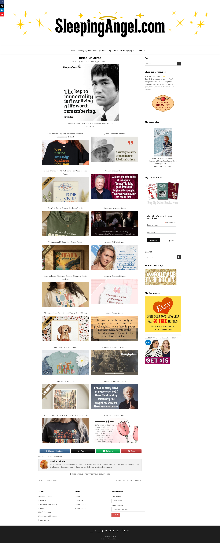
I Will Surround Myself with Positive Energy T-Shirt (65, 415)
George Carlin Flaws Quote (114, 381)
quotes (108, 474)
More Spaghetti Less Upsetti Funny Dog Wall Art (65, 313)
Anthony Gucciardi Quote (115, 276)
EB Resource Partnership (47, 504)
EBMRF (41, 508)
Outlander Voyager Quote (114, 208)
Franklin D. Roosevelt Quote (114, 347)
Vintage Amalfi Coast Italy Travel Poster (65, 242)
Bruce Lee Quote (90, 58)
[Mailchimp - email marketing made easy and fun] (172, 242)
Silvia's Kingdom (44, 512)
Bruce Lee (80, 474)
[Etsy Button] (117, 530)
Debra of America (45, 496)
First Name (151, 232)
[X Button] (91, 530)
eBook (170, 163)
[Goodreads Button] (124, 530)
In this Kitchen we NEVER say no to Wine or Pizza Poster (65, 172)
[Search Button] (148, 51)
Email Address (153, 225)
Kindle (171, 158)
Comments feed (81, 504)
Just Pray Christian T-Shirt (65, 347)
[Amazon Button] (120, 530)
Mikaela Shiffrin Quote (114, 242)
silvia (75, 61)
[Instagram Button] (109, 530)
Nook (174, 161)
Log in (77, 496)
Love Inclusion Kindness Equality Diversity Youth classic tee (65, 278)
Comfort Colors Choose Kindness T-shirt (65, 208)
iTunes (163, 166)
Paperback (164, 158)
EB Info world (43, 500)
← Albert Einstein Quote (47, 480)
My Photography (126, 51)
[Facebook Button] (95, 530)
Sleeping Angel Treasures (87, 51)
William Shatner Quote (114, 170)
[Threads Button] (98, 530)
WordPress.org (80, 508)
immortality (101, 474)
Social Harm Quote (114, 313)
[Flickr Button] (113, 530)
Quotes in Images (102, 62)
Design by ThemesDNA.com (110, 539)
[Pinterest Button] (102, 530)
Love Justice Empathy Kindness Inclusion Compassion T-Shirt (65, 135)
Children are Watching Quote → (129, 480)
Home (73, 51)
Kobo (170, 166)
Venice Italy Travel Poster (65, 381)
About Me (140, 51)
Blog (94, 62)
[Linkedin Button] (106, 530)
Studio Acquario (44, 520)
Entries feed (79, 500)
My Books (112, 51)
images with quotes (90, 474)
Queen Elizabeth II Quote (115, 133)
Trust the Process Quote (114, 415)
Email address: (117, 505)
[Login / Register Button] (128, 530)
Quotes (102, 51)
